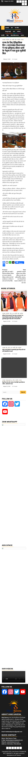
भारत (14, 31)
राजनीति (2, 35)
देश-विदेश (17, 27)
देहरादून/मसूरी (8, 31)
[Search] (26, 27)
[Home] (3, 28)
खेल (12, 27)
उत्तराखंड (7, 27)
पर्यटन (11, 313)
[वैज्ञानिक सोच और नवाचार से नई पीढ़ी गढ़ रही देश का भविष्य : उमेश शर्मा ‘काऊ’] (14, 367)
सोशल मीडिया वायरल (15, 35)
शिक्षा (7, 35)
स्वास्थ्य (22, 35)
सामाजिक (18, 39)
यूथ (10, 39)
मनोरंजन (18, 31)
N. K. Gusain (14, 59)
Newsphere (10, 755)
